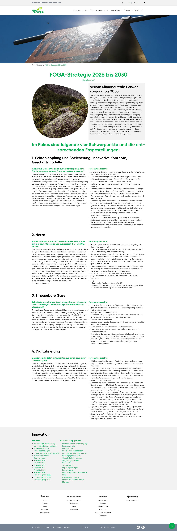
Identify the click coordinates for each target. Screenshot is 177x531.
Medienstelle (73, 503)
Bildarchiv (103, 516)
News (74, 506)
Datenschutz (37, 527)
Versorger (44, 509)
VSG (44, 500)
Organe (45, 503)
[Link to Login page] (144, 3)
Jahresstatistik (103, 506)
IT (138, 2)
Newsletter (74, 509)
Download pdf (88, 80)
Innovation (36, 441)
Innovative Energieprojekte (70, 441)
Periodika (103, 503)
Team (45, 506)
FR (134, 2)
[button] (81, 10)
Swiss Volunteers (132, 500)
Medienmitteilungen (74, 500)
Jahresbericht (45, 512)
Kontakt (103, 527)
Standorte (111, 527)
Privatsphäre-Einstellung (60, 527)
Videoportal (103, 509)
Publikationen (103, 500)
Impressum (47, 527)
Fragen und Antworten (103, 512)
